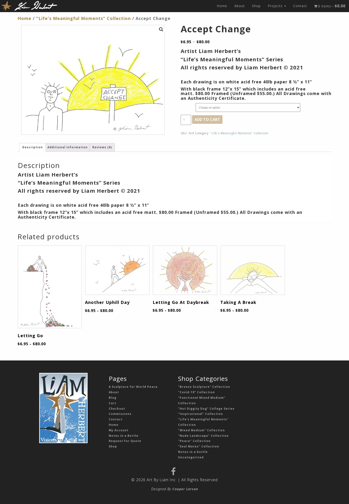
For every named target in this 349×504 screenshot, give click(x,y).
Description (32, 147)
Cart (112, 403)
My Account (118, 430)
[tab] (32, 147)
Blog (112, 398)
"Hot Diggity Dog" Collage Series (206, 409)
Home (222, 6)
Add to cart (207, 119)
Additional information (67, 147)
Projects (276, 6)
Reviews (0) (102, 147)
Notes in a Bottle (123, 436)
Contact (300, 6)
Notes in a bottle (193, 452)
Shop (256, 6)
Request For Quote (125, 441)
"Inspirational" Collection (200, 414)
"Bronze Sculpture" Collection (204, 387)
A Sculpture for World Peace (133, 387)
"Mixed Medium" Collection (201, 430)
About (239, 6)
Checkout (117, 409)
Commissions (120, 414)
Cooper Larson (185, 489)
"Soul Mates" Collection (198, 446)
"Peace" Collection (194, 441)
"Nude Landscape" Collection (203, 436)
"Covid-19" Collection (196, 392)
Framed (187, 105)
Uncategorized (191, 457)
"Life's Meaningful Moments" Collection (83, 18)
